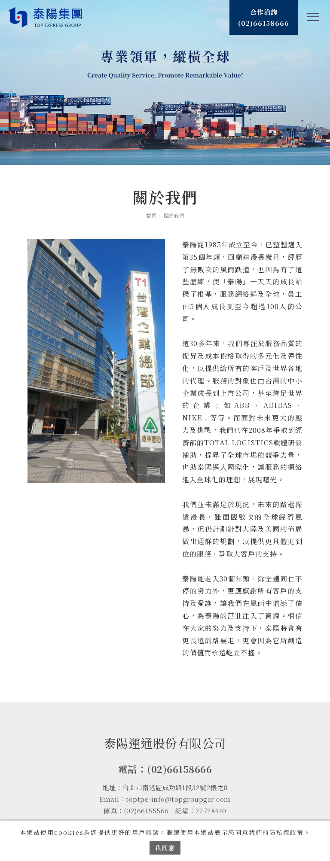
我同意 (165, 847)
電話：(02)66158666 (165, 769)
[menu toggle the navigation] (311, 17)
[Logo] (46, 16)
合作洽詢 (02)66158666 (263, 17)
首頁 (151, 215)
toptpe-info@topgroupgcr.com (178, 798)
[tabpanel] (165, 82)
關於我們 (174, 215)
